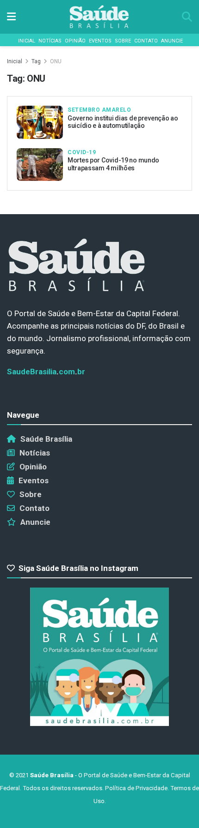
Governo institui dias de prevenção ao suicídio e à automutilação (123, 122)
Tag (36, 61)
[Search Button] (187, 17)
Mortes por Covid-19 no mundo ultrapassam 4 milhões (113, 164)
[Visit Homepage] (99, 17)
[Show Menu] (11, 17)
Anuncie (172, 41)
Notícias (50, 41)
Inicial (26, 41)
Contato (146, 41)
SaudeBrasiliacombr (46, 371)
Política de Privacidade (136, 788)
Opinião (75, 41)
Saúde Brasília (46, 439)
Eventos (100, 41)
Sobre (123, 41)
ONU (56, 61)
